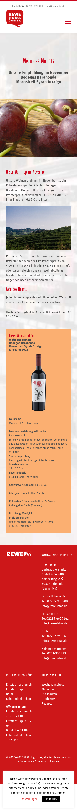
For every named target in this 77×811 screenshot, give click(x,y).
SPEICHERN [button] (51, 799)
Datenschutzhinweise (47, 761)
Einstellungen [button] (29, 799)
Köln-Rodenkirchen (18, 698)
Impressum (26, 761)
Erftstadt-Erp (14, 689)
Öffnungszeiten (16, 706)
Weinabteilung (53, 270)
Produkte (49, 698)
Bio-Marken (49, 694)
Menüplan (48, 689)
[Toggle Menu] (68, 23)
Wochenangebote (53, 684)
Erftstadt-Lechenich (19, 684)
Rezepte (47, 703)
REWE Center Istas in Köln (50, 275)
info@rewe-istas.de (55, 6)
